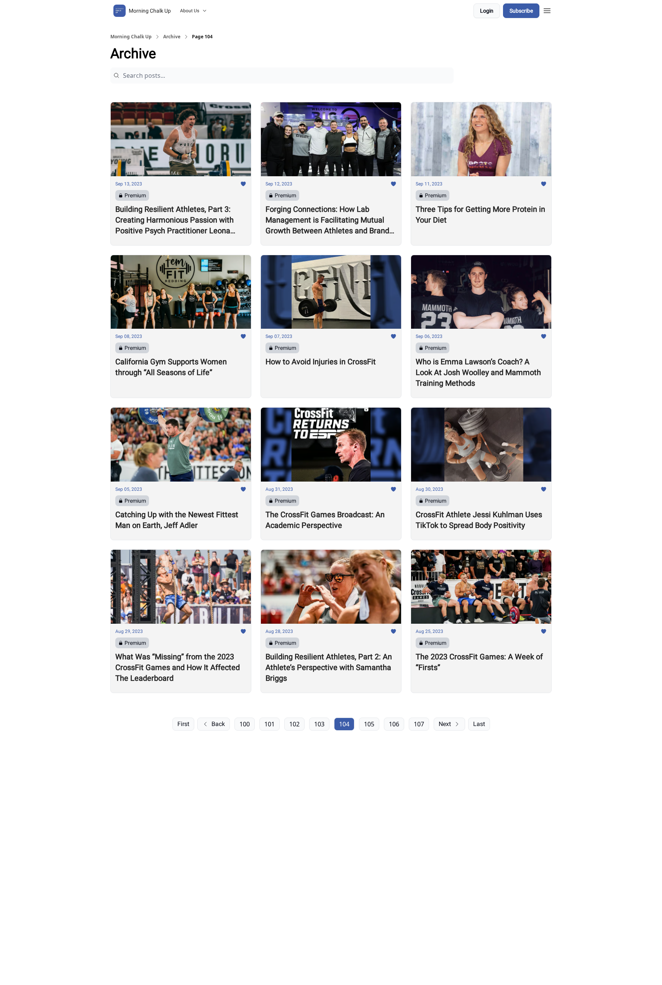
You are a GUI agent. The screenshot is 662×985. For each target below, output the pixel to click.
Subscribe (521, 11)
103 (319, 724)
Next (445, 724)
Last (479, 724)
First (183, 724)
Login (486, 11)
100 (244, 724)
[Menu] (547, 9)
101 (269, 724)
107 (419, 724)
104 (344, 724)
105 (369, 724)
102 (294, 724)
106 (394, 724)
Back (218, 724)
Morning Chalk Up (131, 37)
